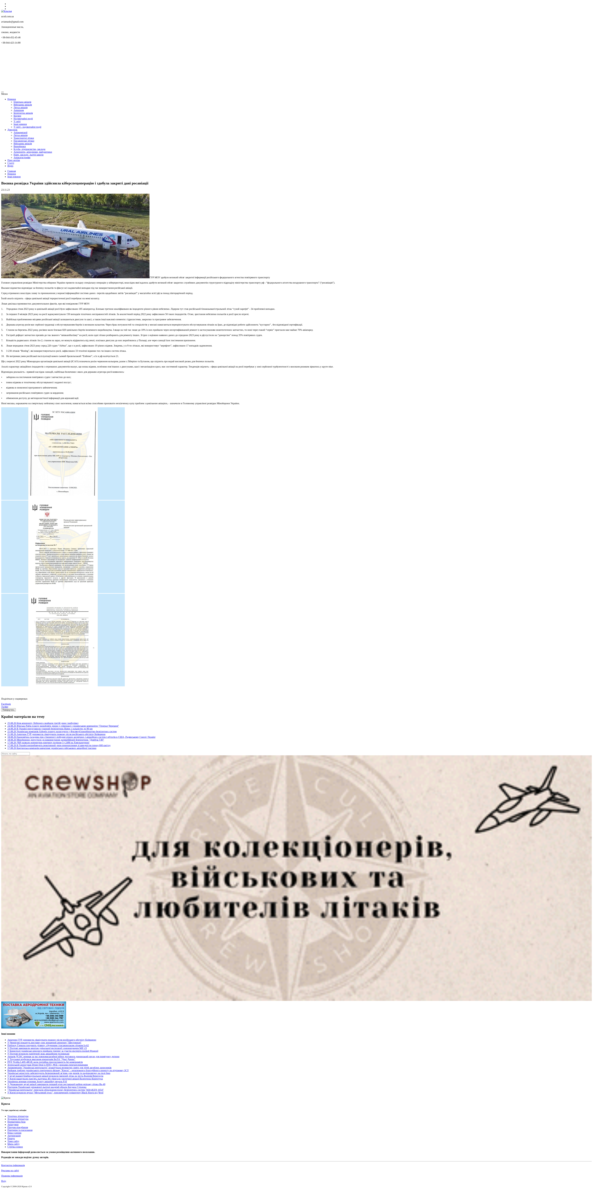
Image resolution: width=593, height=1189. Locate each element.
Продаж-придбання (17, 1127)
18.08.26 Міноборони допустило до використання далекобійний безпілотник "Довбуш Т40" (55, 739)
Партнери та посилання (19, 1130)
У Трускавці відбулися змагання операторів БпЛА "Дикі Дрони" (41, 1059)
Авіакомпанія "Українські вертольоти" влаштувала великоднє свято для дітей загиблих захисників (59, 1067)
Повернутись (8, 710)
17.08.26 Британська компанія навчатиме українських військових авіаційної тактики (51, 748)
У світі (17, 121)
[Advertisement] (94, 68)
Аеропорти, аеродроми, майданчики (33, 152)
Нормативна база (16, 1121)
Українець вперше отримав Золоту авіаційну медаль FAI (37, 1081)
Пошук (11, 1138)
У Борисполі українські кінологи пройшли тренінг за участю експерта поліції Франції (52, 1051)
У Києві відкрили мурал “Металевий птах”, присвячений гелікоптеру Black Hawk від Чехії (55, 1092)
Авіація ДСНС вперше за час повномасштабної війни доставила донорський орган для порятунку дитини (63, 1056)
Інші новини (20, 124)
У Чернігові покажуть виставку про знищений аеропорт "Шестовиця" (44, 1042)
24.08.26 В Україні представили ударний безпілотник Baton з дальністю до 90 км (50, 728)
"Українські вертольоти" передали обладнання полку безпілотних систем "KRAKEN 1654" (55, 1090)
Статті (10, 163)
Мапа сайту (13, 1144)
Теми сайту (13, 1141)
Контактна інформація (13, 1165)
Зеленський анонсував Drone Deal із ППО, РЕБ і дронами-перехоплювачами (47, 1065)
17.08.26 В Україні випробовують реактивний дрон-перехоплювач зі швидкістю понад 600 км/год (58, 745)
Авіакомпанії (20, 132)
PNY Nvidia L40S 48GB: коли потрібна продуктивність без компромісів (45, 1062)
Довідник (12, 129)
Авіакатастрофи (22, 157)
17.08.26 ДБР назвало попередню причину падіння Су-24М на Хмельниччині (48, 742)
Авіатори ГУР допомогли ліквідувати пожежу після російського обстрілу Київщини (51, 1040)
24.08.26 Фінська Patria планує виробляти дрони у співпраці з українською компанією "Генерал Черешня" (63, 726)
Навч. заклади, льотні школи (29, 154)
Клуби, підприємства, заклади (29, 149)
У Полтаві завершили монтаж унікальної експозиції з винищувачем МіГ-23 (47, 1048)
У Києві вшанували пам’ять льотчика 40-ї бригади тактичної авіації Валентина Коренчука (55, 1078)
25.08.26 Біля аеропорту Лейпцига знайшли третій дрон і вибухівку (43, 723)
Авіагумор (13, 1124)
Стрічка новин (15, 1146)
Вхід (3, 1181)
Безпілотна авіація (23, 113)
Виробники (20, 146)
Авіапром (19, 110)
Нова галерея (14, 1133)
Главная (11, 171)
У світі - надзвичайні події (27, 127)
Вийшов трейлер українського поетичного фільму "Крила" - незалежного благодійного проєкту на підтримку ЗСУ (68, 1070)
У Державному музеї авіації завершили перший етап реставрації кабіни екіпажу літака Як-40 (56, 1084)
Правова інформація (12, 1175)
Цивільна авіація (22, 102)
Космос (17, 116)
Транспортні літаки (24, 138)
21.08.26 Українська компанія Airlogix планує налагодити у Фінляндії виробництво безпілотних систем (62, 731)
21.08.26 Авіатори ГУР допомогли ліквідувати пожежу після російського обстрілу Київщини (56, 734)
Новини (11, 99)
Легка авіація (20, 107)
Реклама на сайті (10, 1170)
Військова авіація (23, 104)
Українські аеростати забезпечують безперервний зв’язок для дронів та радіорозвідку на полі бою (58, 1073)
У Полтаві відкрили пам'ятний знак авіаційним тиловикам (38, 1053)
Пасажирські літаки (24, 141)
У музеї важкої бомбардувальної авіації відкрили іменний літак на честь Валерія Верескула (55, 1076)
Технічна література (17, 1116)
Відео (10, 166)
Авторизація (14, 1135)
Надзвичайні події (23, 118)
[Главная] (6, 11)
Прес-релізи (13, 160)
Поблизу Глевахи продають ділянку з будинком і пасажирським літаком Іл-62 (48, 1045)
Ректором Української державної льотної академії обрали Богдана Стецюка (46, 1087)
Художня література (17, 1119)
